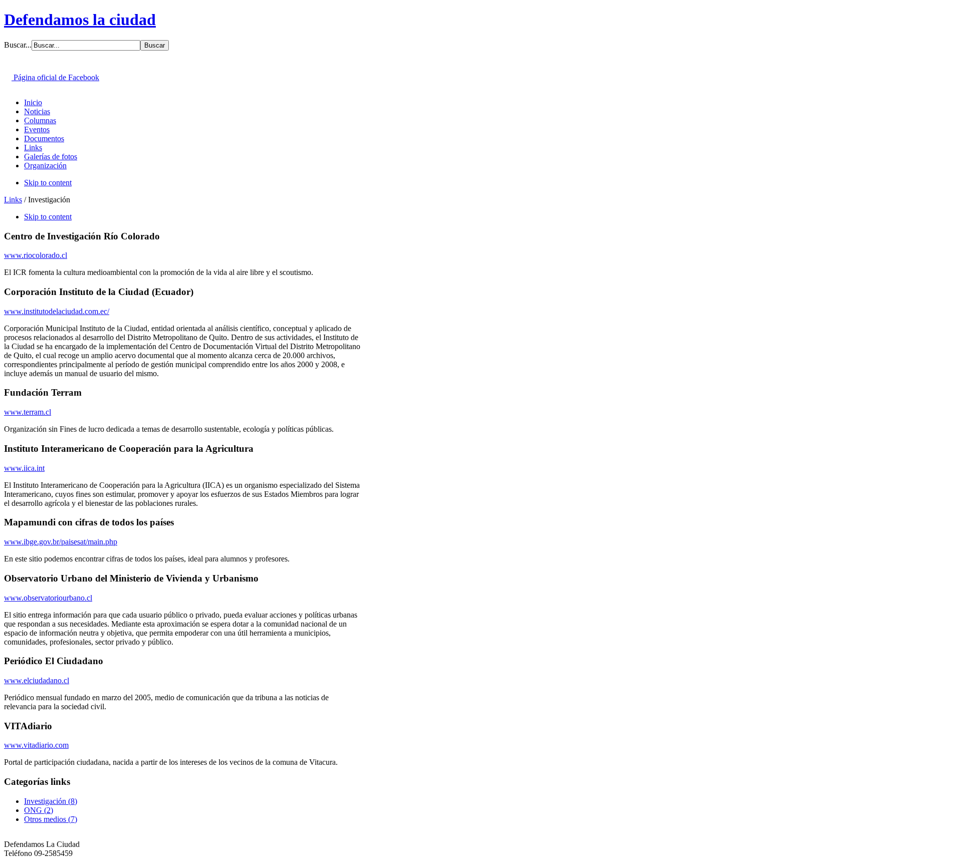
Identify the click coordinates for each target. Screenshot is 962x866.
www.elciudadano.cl (36, 680)
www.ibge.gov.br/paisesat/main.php (60, 541)
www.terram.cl (27, 412)
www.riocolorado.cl (35, 255)
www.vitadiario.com (36, 745)
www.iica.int (24, 468)
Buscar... (18, 45)
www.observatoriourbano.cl (48, 598)
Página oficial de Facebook (55, 77)
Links (13, 199)
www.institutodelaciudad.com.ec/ (56, 311)
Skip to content (48, 182)
